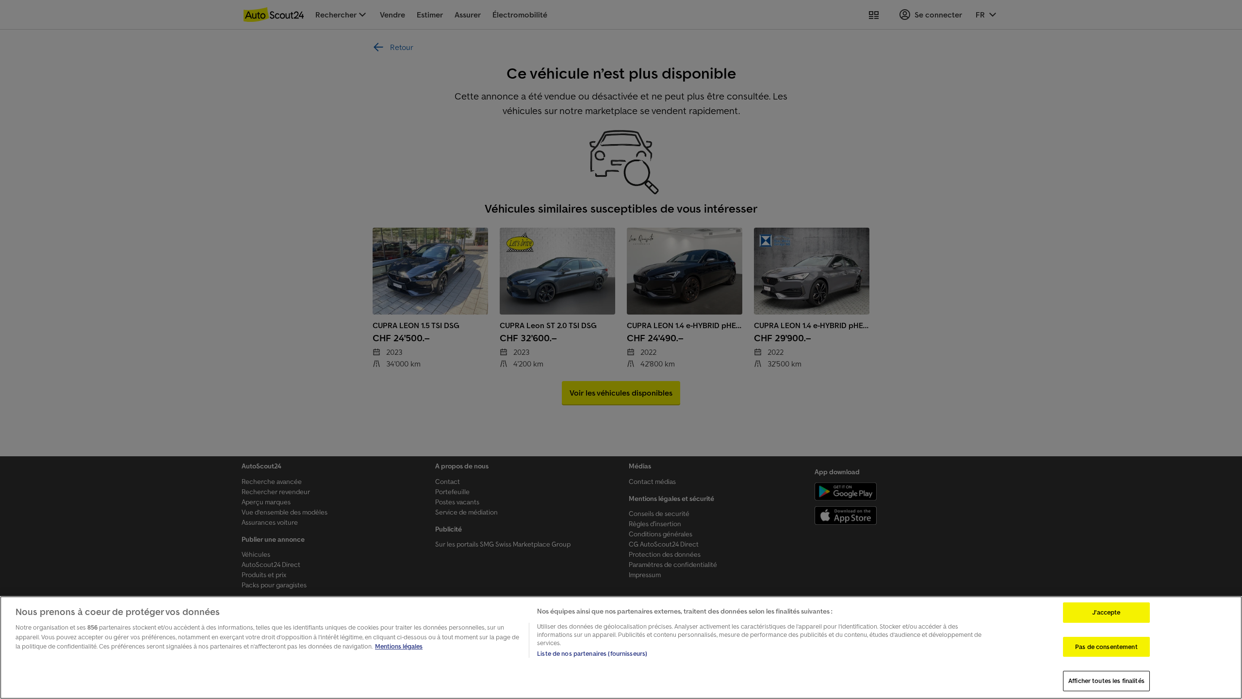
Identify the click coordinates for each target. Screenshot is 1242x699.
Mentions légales (399, 646)
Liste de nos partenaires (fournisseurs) (592, 653)
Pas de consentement (1106, 647)
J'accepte (1106, 612)
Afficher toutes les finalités (1106, 681)
